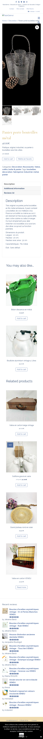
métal (36, 172)
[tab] (21, 184)
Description (9, 184)
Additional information (14, 188)
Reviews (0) (9, 193)
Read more (21, 587)
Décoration (12, 21)
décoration (7, 172)
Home (4, 21)
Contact (11, 9)
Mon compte (20, 9)
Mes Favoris (30, 9)
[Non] (40, 730)
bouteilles (31, 169)
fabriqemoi (18, 172)
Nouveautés (28, 167)
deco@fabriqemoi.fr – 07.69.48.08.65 (17, 720)
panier (5, 175)
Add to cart (8, 159)
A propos (34, 720)
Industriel (28, 172)
